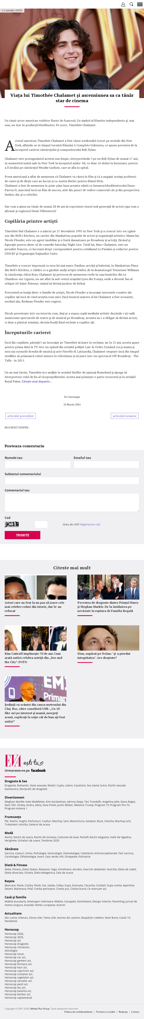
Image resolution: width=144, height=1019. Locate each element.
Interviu (23, 917)
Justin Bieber (65, 805)
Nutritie (112, 869)
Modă (9, 833)
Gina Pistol (49, 805)
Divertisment (14, 797)
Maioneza (20, 888)
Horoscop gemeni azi (18, 960)
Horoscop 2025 (14, 937)
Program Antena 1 (16, 808)
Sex (89, 785)
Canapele (70, 901)
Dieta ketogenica (44, 872)
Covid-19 (124, 917)
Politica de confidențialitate (78, 1011)
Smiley (21, 805)
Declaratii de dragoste (33, 789)
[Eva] (11, 4)
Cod (7, 518)
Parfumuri (34, 821)
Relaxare (44, 869)
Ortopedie (71, 856)
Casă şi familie (15, 897)
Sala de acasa (64, 872)
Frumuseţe (13, 817)
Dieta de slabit (127, 869)
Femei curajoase (45, 905)
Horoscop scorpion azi (18, 974)
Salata (51, 885)
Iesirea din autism (68, 917)
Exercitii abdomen (94, 869)
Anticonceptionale (105, 853)
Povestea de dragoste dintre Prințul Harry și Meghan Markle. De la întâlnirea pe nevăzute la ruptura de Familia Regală (107, 606)
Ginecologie (54, 853)
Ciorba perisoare (44, 888)
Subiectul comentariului (23, 474)
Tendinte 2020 (50, 840)
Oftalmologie (28, 856)
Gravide (29, 905)
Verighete (11, 840)
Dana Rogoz (128, 801)
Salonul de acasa (39, 824)
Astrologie (11, 950)
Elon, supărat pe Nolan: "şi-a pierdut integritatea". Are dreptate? (103, 655)
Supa (67, 885)
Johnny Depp (75, 801)
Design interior (101, 901)
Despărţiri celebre (92, 917)
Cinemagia (74, 397)
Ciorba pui (62, 888)
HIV (61, 856)
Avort (40, 856)
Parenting (118, 901)
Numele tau (13, 458)
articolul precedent (20, 416)
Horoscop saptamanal (18, 997)
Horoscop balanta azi (18, 991)
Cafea (59, 885)
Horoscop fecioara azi (18, 964)
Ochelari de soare (29, 840)
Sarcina (9, 853)
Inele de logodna (120, 837)
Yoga (54, 869)
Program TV (102, 805)
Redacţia (123, 1011)
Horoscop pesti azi (16, 984)
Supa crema (114, 885)
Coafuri (46, 821)
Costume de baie (68, 837)
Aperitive (128, 885)
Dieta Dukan (30, 869)
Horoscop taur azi (16, 967)
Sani (66, 821)
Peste (37, 885)
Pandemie (11, 921)
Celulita (109, 821)
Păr (7, 821)
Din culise (11, 917)
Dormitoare (84, 901)
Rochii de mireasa (45, 837)
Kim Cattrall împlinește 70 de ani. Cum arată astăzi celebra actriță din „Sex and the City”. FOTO (33, 657)
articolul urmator (125, 416)
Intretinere (64, 869)
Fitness (16, 869)
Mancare (10, 885)
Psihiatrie (84, 856)
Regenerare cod (90, 524)
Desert (9, 888)
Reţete (9, 881)
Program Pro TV (120, 805)
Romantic (23, 785)
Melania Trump (84, 805)
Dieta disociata (14, 872)
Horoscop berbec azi (17, 994)
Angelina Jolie (110, 801)
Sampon (91, 821)
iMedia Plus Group (39, 1008)
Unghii (23, 821)
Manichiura (77, 821)
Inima (28, 853)
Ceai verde (51, 856)
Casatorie (80, 785)
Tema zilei (49, 917)
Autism (60, 905)
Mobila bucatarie (15, 901)
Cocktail (101, 885)
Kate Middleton (35, 801)
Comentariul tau (17, 490)
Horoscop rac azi (15, 957)
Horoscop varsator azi (18, 981)
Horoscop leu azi (15, 987)
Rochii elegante (99, 837)
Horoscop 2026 (14, 933)
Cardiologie (12, 856)
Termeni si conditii (105, 1011)
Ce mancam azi (96, 888)
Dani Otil (10, 805)
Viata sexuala (38, 785)
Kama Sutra (99, 785)
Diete (8, 869)
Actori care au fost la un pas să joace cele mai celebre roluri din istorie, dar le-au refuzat (34, 606)
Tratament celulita (16, 824)
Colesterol (87, 853)
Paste (20, 885)
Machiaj (57, 821)
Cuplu (60, 785)
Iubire (69, 785)
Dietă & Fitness (16, 865)
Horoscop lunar (14, 954)
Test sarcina (125, 853)
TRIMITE (22, 535)
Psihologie (40, 853)
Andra (30, 805)
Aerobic (77, 869)
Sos (44, 885)
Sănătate (11, 849)
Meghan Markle (14, 801)
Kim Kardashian (56, 801)
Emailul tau (82, 458)
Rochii (14, 821)
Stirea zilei (35, 917)
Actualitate (13, 913)
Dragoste (10, 785)
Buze (100, 821)
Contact (135, 1011)
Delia (38, 805)
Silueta (28, 872)
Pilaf (30, 888)
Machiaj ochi (123, 821)
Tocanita (89, 885)
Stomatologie (71, 853)
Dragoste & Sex (16, 781)
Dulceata (77, 885)
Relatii (52, 785)
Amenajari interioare (40, 901)
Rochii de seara (23, 837)
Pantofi (84, 837)
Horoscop (12, 929)
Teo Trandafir (92, 801)
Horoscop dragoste (16, 944)
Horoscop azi (13, 940)
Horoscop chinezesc (17, 947)
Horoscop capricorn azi (19, 970)
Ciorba (29, 885)
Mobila (58, 901)
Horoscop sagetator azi (19, 977)
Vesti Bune (111, 917)
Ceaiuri (19, 853)
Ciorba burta (78, 888)
